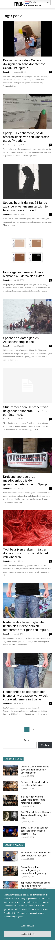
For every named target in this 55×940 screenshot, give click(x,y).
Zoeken (27, 740)
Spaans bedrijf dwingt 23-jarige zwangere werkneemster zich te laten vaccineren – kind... (25, 206)
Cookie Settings (27, 934)
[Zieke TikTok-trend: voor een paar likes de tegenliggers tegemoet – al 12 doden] (10, 831)
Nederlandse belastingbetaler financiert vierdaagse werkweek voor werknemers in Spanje (25, 695)
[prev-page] (14, 729)
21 (50, 346)
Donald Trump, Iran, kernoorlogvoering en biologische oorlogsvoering (33, 870)
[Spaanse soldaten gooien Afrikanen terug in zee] (27, 316)
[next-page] (39, 729)
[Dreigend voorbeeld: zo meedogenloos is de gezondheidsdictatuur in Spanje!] (27, 455)
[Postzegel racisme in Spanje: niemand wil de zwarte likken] (27, 250)
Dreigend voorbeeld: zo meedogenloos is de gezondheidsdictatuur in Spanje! (25, 480)
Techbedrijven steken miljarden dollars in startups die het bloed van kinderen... (25, 553)
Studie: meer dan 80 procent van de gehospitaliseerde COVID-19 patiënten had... (25, 411)
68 (50, 72)
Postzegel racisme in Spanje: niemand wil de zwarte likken (23, 274)
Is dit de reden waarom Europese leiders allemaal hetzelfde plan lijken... (33, 800)
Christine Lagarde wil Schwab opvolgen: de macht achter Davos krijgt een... (35, 769)
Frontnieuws (7, 72)
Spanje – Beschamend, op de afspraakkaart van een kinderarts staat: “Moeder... (26, 136)
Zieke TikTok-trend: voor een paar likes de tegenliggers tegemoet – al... (34, 831)
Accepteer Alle (27, 926)
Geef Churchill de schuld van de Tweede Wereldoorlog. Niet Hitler (36, 815)
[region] (27, 914)
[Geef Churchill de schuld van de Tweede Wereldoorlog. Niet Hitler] (10, 816)
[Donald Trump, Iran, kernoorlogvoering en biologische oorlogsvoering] (10, 871)
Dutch (32, 2)
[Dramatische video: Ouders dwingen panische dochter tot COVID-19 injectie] (27, 39)
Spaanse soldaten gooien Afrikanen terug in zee (21, 340)
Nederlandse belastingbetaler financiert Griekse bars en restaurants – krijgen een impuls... (27, 626)
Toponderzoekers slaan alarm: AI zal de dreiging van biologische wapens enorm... (35, 886)
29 (50, 214)
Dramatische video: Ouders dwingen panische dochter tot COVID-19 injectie (24, 64)
